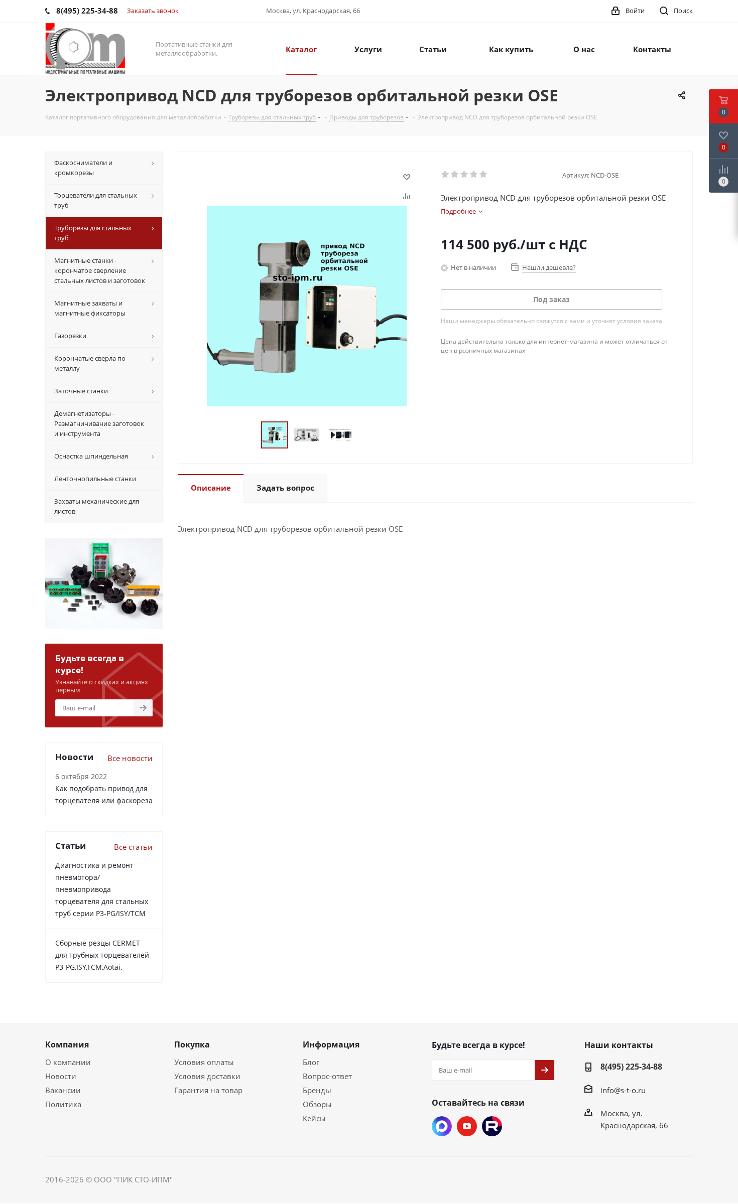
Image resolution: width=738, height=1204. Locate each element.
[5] (483, 175)
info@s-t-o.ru (623, 1090)
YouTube (467, 1126)
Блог (311, 1062)
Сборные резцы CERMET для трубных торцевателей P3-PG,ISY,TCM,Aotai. (102, 955)
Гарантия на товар (208, 1090)
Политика (63, 1104)
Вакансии (63, 1090)
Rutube (492, 1126)
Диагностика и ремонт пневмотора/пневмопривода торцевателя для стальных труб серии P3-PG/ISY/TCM (101, 889)
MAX (442, 1126)
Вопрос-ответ (327, 1076)
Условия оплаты (204, 1062)
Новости (60, 1076)
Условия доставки (207, 1076)
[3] (464, 175)
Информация (331, 1044)
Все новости (130, 758)
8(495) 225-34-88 (631, 1066)
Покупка (192, 1044)
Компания (67, 1044)
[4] (474, 175)
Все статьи (133, 847)
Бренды (317, 1090)
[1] (445, 175)
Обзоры (317, 1104)
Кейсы (314, 1118)
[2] (455, 175)
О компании (68, 1062)
